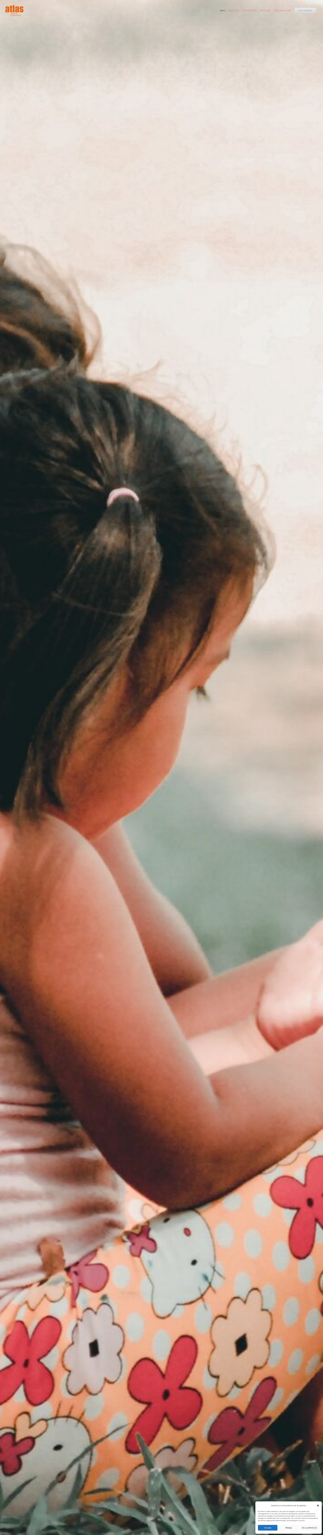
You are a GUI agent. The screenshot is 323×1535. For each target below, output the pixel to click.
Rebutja (288, 1528)
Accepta (267, 1528)
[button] (318, 1505)
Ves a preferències (309, 1528)
